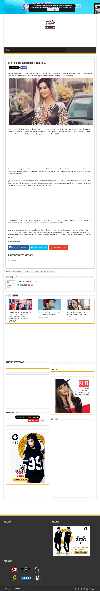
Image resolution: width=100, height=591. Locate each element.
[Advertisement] (50, 38)
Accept (53, 10)
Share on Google (60, 247)
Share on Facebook (19, 247)
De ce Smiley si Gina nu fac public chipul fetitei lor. (49, 313)
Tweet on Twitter (40, 247)
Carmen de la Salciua (22, 271)
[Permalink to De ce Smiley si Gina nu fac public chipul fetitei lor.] (49, 304)
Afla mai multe (67, 7)
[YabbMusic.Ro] (50, 27)
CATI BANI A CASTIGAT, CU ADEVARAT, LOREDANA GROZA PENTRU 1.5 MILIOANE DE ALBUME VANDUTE (20, 316)
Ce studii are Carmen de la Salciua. (42, 271)
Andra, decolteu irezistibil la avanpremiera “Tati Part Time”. (78, 314)
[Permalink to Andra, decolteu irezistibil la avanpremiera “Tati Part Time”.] (78, 304)
